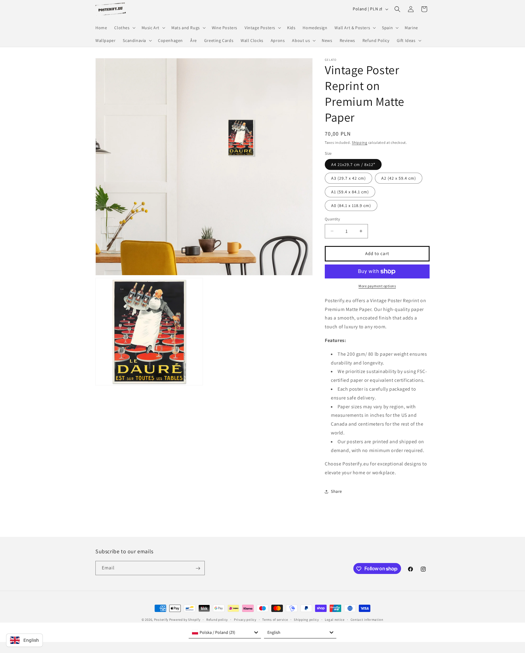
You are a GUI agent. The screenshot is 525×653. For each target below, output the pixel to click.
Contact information (367, 619)
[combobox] (225, 632)
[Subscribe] (197, 568)
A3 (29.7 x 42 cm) (348, 178)
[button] (124, 27)
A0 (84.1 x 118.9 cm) (351, 205)
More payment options (377, 286)
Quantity (332, 219)
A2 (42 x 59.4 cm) (398, 178)
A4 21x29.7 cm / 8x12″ (353, 164)
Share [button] (336, 491)
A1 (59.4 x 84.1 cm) (350, 192)
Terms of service (275, 619)
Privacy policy (245, 619)
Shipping (359, 142)
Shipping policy (306, 619)
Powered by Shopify (185, 619)
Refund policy (217, 619)
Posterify (161, 619)
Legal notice (334, 619)
